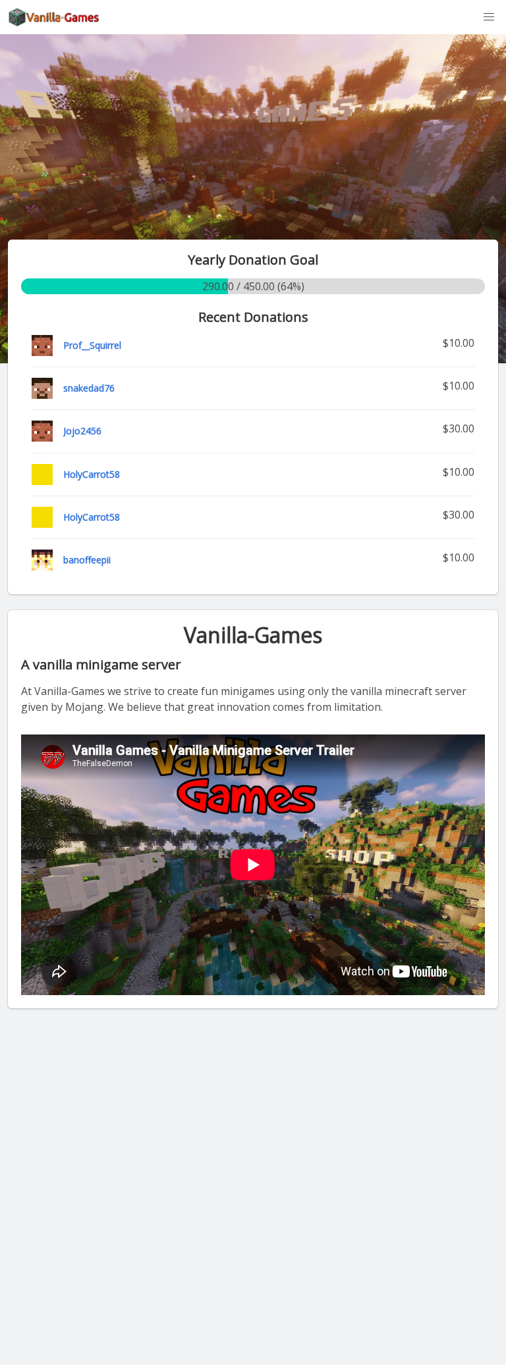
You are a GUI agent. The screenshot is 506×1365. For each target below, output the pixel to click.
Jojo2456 (82, 431)
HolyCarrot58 (91, 474)
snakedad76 (89, 388)
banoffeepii (87, 560)
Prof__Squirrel (92, 345)
